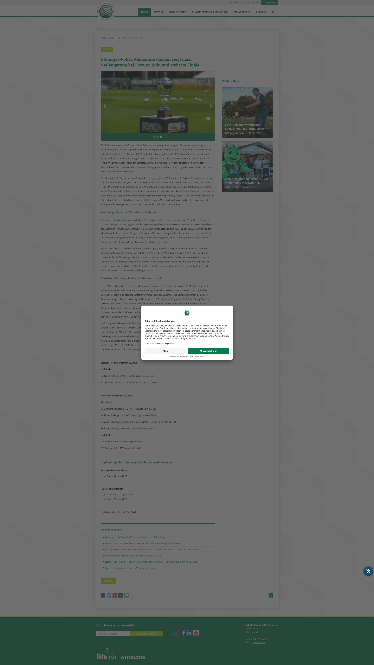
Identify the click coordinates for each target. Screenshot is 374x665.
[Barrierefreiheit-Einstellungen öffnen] (368, 571)
